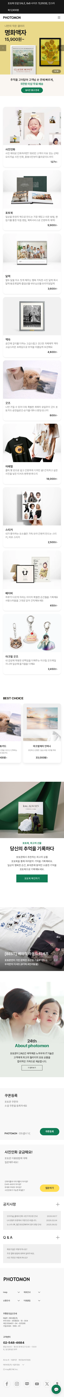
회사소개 (6, 1360)
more (58, 1204)
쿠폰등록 (49, 1131)
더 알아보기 (32, 1068)
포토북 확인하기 (32, 878)
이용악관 (14, 1360)
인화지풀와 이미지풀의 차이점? (16, 1181)
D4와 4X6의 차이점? (13, 1184)
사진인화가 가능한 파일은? (15, 1190)
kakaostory (57, 1384)
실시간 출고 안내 (32, 90)
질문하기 (49, 1188)
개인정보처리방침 (24, 1360)
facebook (7, 1384)
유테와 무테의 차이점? (13, 1187)
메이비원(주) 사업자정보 (11, 1365)
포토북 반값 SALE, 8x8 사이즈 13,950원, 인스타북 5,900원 (31, 7)
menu (59, 17)
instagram (17, 1384)
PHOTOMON (12, 17)
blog (27, 1384)
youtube (37, 1384)
